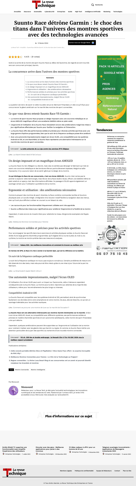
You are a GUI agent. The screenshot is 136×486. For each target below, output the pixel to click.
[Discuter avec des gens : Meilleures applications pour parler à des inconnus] (51, 434)
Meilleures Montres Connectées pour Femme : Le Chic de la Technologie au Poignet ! (44, 357)
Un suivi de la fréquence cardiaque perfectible (47, 94)
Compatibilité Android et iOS (40, 100)
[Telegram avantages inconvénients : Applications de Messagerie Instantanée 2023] (118, 434)
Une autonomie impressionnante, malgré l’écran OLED (47, 97)
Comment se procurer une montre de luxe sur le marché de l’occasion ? (41, 308)
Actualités (23, 47)
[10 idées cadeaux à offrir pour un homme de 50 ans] (84, 434)
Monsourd (15, 382)
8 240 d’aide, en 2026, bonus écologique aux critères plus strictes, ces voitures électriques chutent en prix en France (116, 172)
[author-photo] (3, 454)
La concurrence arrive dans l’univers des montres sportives (49, 82)
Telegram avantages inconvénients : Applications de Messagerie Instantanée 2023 (116, 449)
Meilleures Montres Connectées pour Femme (30, 222)
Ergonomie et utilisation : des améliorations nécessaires (48, 89)
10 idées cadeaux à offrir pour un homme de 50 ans (82, 448)
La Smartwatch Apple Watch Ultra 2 (27, 271)
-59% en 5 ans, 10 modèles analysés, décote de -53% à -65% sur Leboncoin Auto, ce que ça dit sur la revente (116, 161)
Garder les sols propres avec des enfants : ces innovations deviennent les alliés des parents (117, 218)
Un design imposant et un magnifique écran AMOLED (47, 87)
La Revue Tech (15, 47)
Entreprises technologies (12, 454)
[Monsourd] (13, 390)
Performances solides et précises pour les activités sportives (50, 92)
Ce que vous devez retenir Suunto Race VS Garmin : (47, 84)
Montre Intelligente (38, 369)
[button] (96, 4)
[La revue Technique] (18, 472)
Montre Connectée (22, 369)
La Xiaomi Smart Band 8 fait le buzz (27, 155)
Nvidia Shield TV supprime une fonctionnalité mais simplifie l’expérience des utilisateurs (14, 449)
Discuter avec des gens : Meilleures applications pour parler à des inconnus (50, 449)
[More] (74, 378)
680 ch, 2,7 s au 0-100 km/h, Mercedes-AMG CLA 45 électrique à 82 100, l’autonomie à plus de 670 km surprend (117, 195)
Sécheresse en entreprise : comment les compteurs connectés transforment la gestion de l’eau (116, 139)
